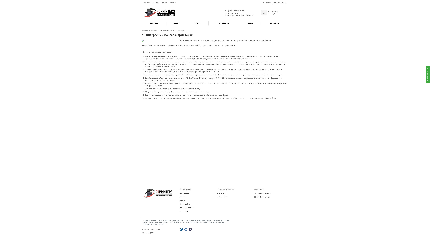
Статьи (155, 2)
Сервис (176, 23)
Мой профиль (222, 197)
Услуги (198, 23)
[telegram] (181, 229)
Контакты (274, 23)
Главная (154, 23)
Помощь (173, 2)
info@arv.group (263, 197)
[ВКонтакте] (186, 229)
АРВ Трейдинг (147, 233)
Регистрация (281, 2)
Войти (268, 2)
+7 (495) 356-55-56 (234, 10)
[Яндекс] (190, 229)
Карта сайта (185, 204)
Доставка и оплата (187, 207)
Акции (250, 23)
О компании (224, 23)
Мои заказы (221, 193)
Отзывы (164, 2)
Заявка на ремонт (428, 74)
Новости (147, 2)
